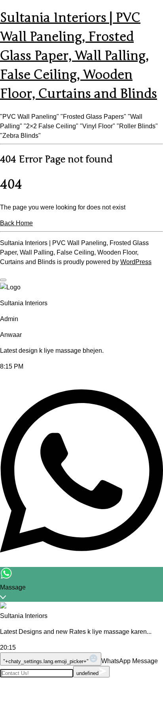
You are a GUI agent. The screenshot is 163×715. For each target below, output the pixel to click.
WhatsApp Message (129, 661)
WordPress (136, 262)
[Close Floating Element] (3, 280)
